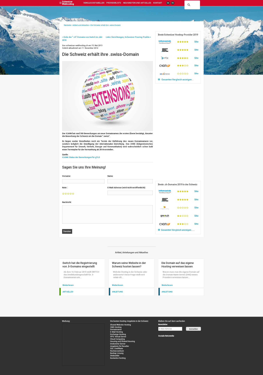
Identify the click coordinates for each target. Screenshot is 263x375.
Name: (110, 176)
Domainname (116, 329)
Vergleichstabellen (93, 3)
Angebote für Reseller (119, 346)
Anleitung (117, 292)
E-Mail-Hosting (116, 332)
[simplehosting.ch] (165, 209)
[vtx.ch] (165, 58)
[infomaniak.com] (165, 43)
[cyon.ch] (165, 67)
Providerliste (113, 3)
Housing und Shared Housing (122, 341)
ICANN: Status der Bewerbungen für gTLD (81, 157)
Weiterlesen (68, 285)
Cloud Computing (117, 339)
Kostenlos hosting (118, 358)
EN (168, 3)
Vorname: (66, 176)
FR (173, 3)
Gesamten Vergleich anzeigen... (176, 79)
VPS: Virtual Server (118, 337)
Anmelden (193, 329)
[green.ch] (165, 217)
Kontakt (157, 3)
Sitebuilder (114, 356)
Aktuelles (68, 292)
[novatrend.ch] (165, 75)
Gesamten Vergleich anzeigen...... (177, 230)
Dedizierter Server (117, 344)
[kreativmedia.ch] (165, 51)
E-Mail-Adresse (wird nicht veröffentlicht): (126, 187)
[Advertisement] (178, 132)
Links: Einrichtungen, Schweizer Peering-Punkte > (128, 37)
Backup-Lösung (116, 353)
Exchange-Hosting (118, 334)
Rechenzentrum (117, 351)
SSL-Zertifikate (116, 348)
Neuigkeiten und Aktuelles (137, 3)
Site (196, 41)
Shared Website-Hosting (120, 325)
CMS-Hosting (115, 327)
